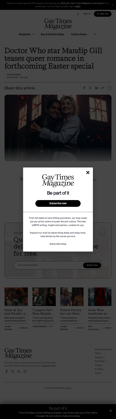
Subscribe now (57, 203)
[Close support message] (88, 172)
